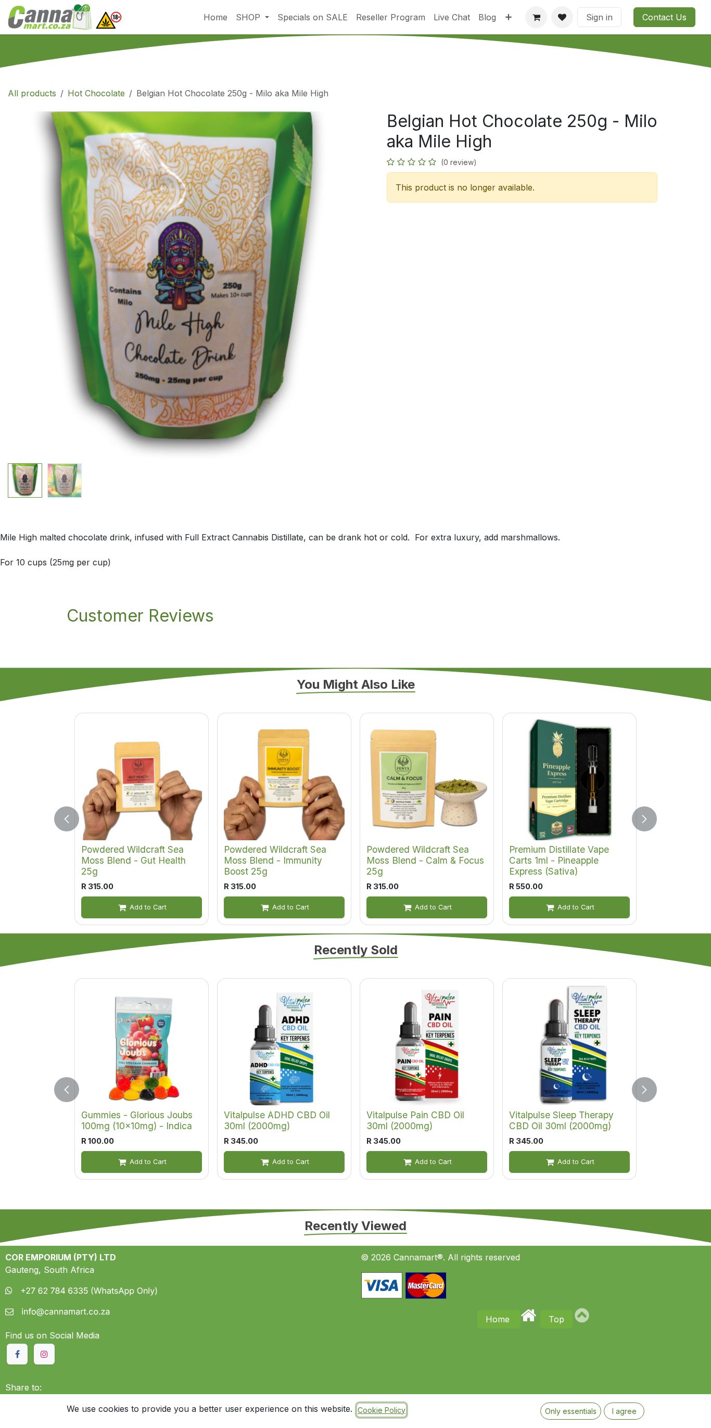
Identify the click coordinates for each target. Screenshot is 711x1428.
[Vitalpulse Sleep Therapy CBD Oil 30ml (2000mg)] (569, 1045)
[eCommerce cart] (536, 17)
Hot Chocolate (96, 93)
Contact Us (664, 17)
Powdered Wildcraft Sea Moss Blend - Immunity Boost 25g (275, 860)
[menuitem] (215, 17)
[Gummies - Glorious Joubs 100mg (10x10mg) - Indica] (141, 1045)
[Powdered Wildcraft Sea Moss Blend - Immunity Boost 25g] (284, 779)
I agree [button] (624, 1411)
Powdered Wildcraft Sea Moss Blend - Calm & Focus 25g (425, 860)
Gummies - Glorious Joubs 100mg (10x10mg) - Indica (137, 1120)
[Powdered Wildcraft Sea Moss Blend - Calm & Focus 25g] (426, 779)
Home (499, 1319)
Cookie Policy (381, 1410)
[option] (355, 818)
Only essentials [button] (570, 1411)
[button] (25, 285)
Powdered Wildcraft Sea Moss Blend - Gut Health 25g (133, 860)
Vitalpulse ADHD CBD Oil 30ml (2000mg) (277, 1120)
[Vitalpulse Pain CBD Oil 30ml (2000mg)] (426, 1045)
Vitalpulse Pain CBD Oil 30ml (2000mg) (415, 1120)
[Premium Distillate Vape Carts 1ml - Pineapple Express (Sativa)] (569, 779)
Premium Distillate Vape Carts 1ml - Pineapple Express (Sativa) (559, 860)
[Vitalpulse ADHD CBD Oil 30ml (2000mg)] (284, 1045)
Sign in (599, 17)
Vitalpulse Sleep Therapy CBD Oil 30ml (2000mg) (561, 1120)
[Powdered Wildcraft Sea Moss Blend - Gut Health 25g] (141, 779)
